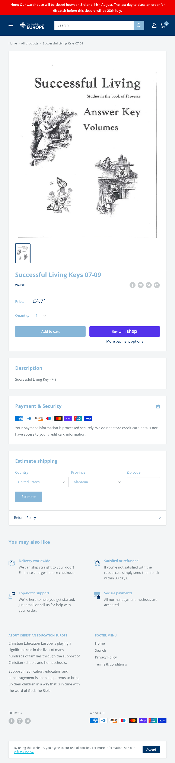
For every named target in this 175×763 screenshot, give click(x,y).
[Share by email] (157, 285)
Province (78, 472)
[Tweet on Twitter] (149, 285)
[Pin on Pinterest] (141, 285)
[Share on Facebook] (133, 285)
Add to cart (50, 331)
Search (100, 650)
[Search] (139, 25)
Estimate (29, 496)
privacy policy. (24, 751)
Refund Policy (25, 517)
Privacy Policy (106, 657)
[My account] (154, 25)
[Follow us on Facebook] (12, 721)
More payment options (124, 341)
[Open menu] (11, 25)
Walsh (20, 285)
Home (13, 43)
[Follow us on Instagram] (20, 721)
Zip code (133, 472)
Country (21, 472)
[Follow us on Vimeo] (28, 721)
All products (29, 43)
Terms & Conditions (111, 664)
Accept (151, 749)
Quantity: (22, 315)
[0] (163, 25)
